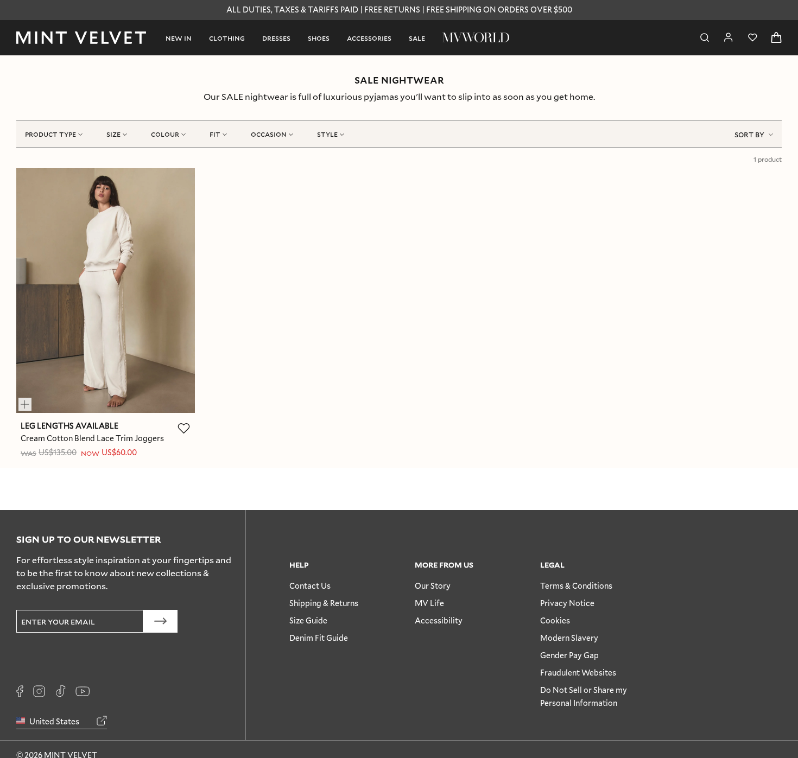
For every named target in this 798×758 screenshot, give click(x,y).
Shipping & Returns (323, 603)
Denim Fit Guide (318, 638)
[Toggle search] (704, 37)
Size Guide (308, 620)
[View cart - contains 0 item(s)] (776, 37)
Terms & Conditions (576, 586)
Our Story (433, 586)
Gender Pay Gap (569, 655)
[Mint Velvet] (81, 37)
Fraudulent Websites (578, 672)
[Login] (728, 37)
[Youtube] (82, 691)
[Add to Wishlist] (184, 428)
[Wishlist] (752, 37)
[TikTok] (60, 691)
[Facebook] (19, 691)
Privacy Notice (567, 603)
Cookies (555, 620)
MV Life (429, 603)
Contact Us (310, 586)
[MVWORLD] (475, 37)
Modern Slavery (569, 638)
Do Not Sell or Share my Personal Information (583, 696)
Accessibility (439, 620)
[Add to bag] (29, 399)
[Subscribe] (160, 621)
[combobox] (754, 134)
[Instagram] (39, 691)
